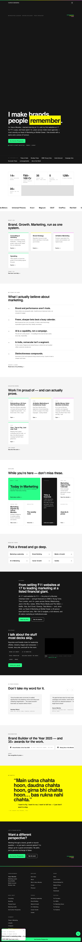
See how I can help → (14, 272)
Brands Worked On (58, 882)
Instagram (10, 925)
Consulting (11, 898)
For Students (56, 909)
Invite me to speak (15, 665)
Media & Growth (35, 904)
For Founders (56, 898)
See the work (32, 141)
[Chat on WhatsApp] (78, 934)
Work (54, 876)
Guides (32, 912)
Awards (55, 888)
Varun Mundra (13, 2)
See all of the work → (14, 448)
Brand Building (34, 901)
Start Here (33, 876)
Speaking (10, 901)
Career (32, 885)
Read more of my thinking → (16, 366)
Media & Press (57, 885)
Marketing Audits (12, 907)
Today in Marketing (13, 920)
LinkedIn (10, 923)
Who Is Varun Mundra (36, 882)
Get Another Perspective (17, 141)
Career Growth (34, 909)
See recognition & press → (15, 754)
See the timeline (37, 619)
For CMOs (56, 901)
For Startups (56, 907)
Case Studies (56, 879)
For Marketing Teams (58, 904)
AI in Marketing (34, 907)
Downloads (56, 891)
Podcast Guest (12, 904)
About (32, 879)
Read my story (24, 619)
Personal (33, 888)
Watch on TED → (53, 657)
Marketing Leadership (36, 898)
